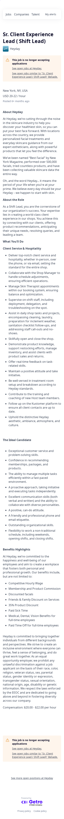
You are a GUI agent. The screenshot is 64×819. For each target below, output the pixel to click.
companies (21, 14)
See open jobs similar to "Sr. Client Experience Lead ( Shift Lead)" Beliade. (35, 75)
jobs (8, 14)
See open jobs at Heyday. (27, 68)
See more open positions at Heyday (32, 778)
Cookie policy (40, 811)
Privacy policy (24, 811)
